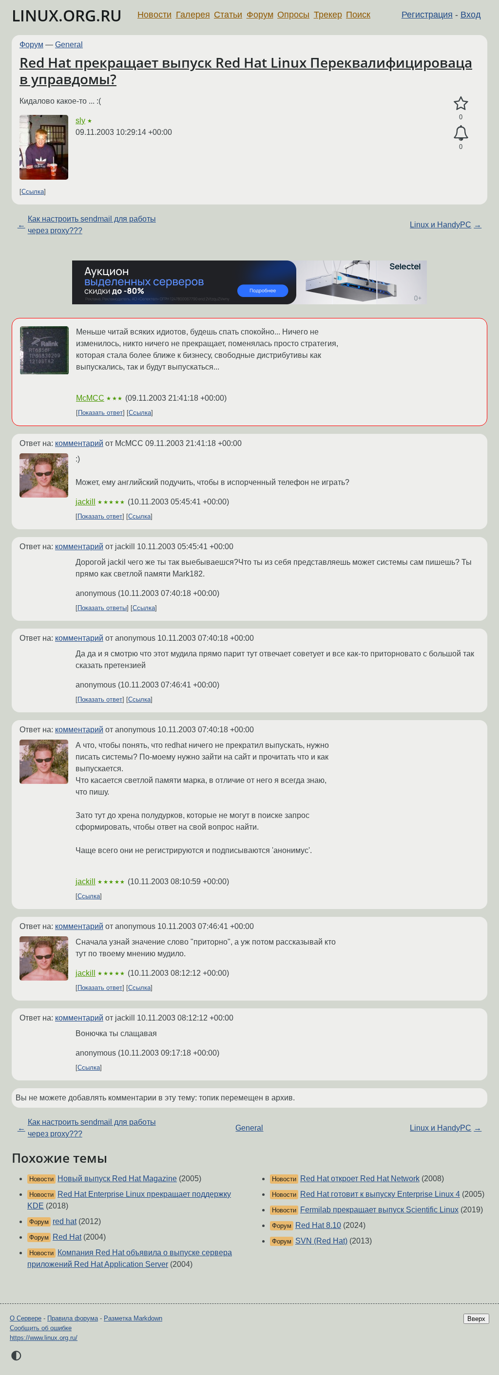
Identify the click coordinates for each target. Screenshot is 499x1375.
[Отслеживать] (461, 133)
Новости (154, 14)
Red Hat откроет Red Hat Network (360, 1178)
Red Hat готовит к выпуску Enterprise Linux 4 (380, 1194)
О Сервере (25, 1318)
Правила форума (72, 1318)
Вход (471, 14)
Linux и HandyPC (440, 225)
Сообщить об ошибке (41, 1328)
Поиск (358, 14)
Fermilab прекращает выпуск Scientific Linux (379, 1210)
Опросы (293, 14)
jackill (86, 502)
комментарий (79, 443)
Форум (260, 14)
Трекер (328, 14)
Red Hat (67, 1237)
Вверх (476, 1318)
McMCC (90, 398)
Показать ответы (102, 608)
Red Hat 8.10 (318, 1225)
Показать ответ (100, 412)
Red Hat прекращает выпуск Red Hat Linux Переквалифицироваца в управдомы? (245, 70)
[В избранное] (461, 103)
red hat (65, 1221)
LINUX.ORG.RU (67, 15)
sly (80, 120)
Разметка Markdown (133, 1318)
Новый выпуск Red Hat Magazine (117, 1178)
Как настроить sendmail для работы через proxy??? (92, 225)
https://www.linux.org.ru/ (43, 1337)
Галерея (193, 14)
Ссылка (32, 191)
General (69, 44)
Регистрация (427, 14)
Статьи (228, 14)
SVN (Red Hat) (321, 1241)
